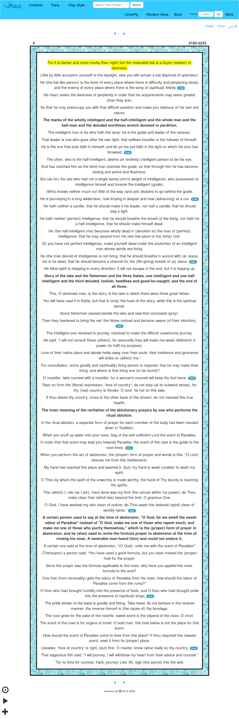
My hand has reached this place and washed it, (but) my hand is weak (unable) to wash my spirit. (119, 469)
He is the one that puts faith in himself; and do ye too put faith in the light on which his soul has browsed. (119, 149)
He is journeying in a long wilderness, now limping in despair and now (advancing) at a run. (115, 198)
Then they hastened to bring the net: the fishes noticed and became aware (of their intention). (119, 320)
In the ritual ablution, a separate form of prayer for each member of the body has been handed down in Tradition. (119, 425)
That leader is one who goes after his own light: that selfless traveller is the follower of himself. (119, 139)
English (209, 26)
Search (137, 5)
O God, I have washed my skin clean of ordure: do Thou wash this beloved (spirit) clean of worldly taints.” (119, 507)
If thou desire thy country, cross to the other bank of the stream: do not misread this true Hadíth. (119, 399)
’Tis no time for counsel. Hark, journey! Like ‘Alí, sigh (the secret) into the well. (119, 662)
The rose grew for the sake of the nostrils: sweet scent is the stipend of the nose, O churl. (119, 615)
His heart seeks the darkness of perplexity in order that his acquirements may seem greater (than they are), (119, 97)
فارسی (232, 26)
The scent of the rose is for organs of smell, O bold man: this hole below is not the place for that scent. (119, 625)
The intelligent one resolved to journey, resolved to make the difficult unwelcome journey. (119, 333)
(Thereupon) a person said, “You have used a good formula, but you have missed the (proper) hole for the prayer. (119, 555)
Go (218, 14)
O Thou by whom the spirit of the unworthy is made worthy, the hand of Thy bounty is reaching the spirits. (119, 482)
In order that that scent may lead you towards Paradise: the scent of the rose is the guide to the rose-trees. (119, 444)
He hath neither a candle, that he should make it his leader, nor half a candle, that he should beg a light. (119, 208)
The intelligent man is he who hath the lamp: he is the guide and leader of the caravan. (119, 132)
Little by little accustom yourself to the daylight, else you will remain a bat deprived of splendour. (119, 75)
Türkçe (221, 26)
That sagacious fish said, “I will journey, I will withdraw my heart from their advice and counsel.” (119, 654)
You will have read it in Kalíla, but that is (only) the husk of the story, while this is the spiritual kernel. (119, 303)
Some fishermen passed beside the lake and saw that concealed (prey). (119, 313)
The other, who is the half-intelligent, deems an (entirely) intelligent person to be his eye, (120, 159)
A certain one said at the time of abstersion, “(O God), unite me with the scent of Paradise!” (119, 545)
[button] (37, 5)
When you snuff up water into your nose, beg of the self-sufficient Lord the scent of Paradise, (119, 435)
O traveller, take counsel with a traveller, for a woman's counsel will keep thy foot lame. (115, 377)
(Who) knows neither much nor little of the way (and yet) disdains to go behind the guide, (119, 191)
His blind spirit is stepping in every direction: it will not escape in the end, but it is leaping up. (119, 268)
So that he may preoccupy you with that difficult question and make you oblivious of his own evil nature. (119, 109)
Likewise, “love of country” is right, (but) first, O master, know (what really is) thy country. (115, 647)
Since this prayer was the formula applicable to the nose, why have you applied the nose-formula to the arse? (119, 568)
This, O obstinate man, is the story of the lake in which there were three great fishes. (119, 293)
